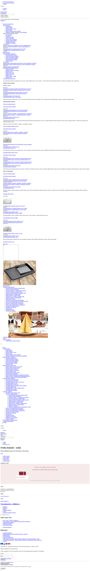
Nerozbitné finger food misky (9, 78)
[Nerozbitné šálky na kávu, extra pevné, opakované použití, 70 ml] (17, 158)
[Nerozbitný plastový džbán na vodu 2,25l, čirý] (7, 232)
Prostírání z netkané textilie (8, 287)
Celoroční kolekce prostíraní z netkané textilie (15, 288)
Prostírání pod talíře (10, 309)
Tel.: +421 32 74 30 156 (8, 1)
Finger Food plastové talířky (12, 58)
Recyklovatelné (9, 34)
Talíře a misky (9, 75)
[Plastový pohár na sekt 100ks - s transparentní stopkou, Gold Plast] (17, 113)
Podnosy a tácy (9, 77)
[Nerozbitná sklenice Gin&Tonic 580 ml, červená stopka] (15, 179)
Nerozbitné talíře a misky (8, 188)
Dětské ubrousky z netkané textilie (13, 295)
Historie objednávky (7, 510)
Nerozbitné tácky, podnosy (11, 389)
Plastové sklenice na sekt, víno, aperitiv (14, 366)
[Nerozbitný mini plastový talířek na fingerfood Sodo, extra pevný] (17, 88)
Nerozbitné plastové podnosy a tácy (10, 237)
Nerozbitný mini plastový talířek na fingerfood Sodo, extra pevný (16, 90)
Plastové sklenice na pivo (11, 371)
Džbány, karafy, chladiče (11, 76)
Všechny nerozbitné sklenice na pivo (10, 126)
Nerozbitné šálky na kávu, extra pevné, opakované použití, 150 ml (17, 163)
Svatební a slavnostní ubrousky (12, 289)
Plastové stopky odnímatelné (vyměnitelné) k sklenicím (17, 374)
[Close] (1, 344)
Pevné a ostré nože (10, 38)
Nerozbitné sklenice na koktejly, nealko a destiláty (16, 385)
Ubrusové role (9, 308)
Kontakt (5, 4)
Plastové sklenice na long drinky (12, 370)
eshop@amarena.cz (5, 501)
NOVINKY (5, 337)
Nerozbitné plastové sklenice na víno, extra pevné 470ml (15, 111)
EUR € (4, 9)
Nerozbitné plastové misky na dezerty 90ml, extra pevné (14, 93)
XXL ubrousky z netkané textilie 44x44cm (15, 300)
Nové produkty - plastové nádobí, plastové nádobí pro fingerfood (16, 521)
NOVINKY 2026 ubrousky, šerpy (13, 392)
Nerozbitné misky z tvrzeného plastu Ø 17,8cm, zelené (14, 209)
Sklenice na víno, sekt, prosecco (12, 70)
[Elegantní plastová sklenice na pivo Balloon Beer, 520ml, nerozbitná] (7, 143)
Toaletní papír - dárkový (11, 310)
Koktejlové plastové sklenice (12, 369)
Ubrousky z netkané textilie (11, 393)
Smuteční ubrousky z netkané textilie (13, 297)
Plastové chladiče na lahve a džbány (13, 31)
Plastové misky (9, 30)
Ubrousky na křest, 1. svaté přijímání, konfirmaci (16, 290)
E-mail (2, 553)
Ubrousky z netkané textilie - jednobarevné (15, 303)
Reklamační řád (6, 535)
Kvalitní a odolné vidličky (11, 40)
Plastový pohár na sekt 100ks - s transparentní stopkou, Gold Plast (17, 114)
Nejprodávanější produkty (8, 522)
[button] (4, 338)
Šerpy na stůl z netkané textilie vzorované (14, 302)
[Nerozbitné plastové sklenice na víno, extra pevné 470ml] (15, 110)
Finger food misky (9, 69)
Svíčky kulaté (6, 458)
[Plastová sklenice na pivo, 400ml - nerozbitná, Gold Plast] (15, 132)
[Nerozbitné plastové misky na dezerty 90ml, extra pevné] (15, 92)
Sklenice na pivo (9, 71)
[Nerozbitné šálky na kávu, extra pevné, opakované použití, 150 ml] (17, 162)
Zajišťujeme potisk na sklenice (9, 106)
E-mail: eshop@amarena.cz (9, 2)
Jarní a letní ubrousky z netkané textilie (14, 291)
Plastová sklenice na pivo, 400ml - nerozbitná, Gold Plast (15, 133)
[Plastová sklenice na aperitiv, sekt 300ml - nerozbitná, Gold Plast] (17, 183)
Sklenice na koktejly (10, 73)
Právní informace (6, 536)
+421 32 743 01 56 (4, 496)
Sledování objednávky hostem (9, 512)
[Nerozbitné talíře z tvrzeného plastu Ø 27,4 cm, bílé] (7, 204)
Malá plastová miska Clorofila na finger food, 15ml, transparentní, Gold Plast (19, 64)
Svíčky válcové (6, 457)
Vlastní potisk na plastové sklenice (13, 340)
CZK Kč (5, 8)
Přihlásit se (3, 432)
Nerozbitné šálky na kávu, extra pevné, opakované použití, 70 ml (16, 159)
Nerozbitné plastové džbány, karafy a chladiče (12, 213)
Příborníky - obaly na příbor (11, 417)
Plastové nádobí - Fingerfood (9, 53)
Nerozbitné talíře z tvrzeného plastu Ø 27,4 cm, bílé (14, 206)
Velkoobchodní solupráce (8, 421)
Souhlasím (3, 568)
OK (7, 463)
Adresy (4, 511)
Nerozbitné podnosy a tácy (8, 241)
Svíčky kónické (6, 456)
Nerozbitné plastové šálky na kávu (10, 152)
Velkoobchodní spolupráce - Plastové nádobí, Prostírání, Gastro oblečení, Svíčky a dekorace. (22, 540)
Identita (4, 509)
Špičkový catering (7, 85)
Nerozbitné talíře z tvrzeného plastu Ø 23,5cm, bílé (13, 50)
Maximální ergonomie (10, 41)
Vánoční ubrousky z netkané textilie (13, 294)
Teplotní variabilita (10, 37)
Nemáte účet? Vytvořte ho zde (7, 562)
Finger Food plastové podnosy (12, 56)
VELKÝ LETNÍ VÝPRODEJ (12, 379)
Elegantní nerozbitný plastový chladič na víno (12, 222)
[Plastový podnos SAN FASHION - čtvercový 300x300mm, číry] (17, 45)
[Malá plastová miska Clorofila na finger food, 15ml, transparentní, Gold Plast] (19, 63)
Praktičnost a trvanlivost (11, 43)
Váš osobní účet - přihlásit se (10, 504)
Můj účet (5, 506)
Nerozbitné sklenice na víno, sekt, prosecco (12, 97)
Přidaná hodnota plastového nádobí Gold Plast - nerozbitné (15, 534)
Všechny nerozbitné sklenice (9, 104)
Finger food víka (9, 60)
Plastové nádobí (6, 25)
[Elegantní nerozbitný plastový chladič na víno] (13, 221)
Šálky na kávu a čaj (10, 72)
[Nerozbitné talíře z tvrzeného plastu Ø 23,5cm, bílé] (14, 49)
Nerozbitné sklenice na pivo (9, 118)
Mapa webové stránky (7, 525)
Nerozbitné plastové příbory (11, 390)
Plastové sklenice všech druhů (9, 365)
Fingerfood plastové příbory (11, 59)
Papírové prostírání (10, 418)
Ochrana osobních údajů (8, 537)
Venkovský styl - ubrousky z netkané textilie (15, 296)
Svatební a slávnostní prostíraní (12, 306)
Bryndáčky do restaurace (11, 307)
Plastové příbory (9, 27)
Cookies (5, 541)
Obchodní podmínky (7, 532)
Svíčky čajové (6, 459)
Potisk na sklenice (7, 339)
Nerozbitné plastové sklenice (12, 373)
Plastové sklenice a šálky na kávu (13, 372)
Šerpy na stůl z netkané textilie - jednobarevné (15, 304)
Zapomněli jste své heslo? (6, 558)
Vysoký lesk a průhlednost (11, 39)
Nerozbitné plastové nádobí (9, 378)
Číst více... (29, 566)
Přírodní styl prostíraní (10, 298)
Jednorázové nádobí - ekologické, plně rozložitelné (16, 32)
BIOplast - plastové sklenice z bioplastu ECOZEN (16, 377)
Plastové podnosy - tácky (11, 28)
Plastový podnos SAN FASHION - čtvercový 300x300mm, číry (16, 46)
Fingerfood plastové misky (11, 54)
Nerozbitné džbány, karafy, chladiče (10, 217)
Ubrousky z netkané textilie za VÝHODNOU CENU (17, 301)
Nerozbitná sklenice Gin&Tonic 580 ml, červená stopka (14, 180)
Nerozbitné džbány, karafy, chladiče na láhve (15, 388)
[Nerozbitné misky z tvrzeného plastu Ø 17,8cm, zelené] (15, 208)
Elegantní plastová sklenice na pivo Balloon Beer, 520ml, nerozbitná (17, 144)
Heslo (2, 556)
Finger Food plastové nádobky (12, 57)
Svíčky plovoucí (6, 460)
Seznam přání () (4, 11)
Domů (4, 347)
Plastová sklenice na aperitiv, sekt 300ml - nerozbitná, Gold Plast (16, 184)
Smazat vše (3, 463)
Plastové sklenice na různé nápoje (13, 367)
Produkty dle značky (7, 523)
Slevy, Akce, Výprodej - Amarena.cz (10, 520)
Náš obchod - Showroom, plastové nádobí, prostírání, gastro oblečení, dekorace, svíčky (21, 538)
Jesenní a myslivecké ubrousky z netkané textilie (16, 293)
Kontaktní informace (7, 527)
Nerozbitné (8, 35)
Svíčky (2, 453)
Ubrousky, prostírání (7, 391)
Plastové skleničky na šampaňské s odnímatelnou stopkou (18, 376)
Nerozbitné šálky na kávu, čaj (9, 148)
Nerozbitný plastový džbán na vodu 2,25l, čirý (12, 233)
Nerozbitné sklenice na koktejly (9, 166)
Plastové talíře (9, 26)
